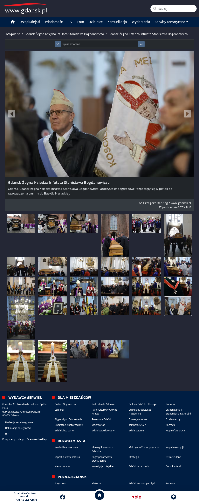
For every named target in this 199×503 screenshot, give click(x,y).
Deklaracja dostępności (18, 428)
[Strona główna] (13, 22)
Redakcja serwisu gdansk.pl (20, 422)
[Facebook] (62, 497)
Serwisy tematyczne (170, 21)
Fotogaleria (12, 34)
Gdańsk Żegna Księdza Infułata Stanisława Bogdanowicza (64, 34)
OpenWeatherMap (37, 439)
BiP (7, 434)
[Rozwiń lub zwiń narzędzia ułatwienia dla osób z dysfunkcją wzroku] (173, 497)
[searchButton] (141, 44)
